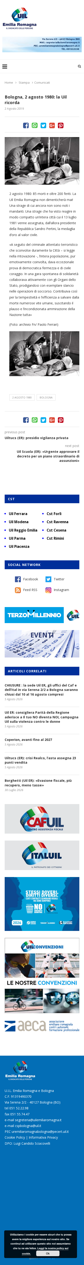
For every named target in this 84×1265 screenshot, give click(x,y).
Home (9, 82)
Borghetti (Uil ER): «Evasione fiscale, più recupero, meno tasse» (38, 782)
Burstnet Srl (47, 1258)
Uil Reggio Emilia (23, 530)
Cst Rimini (55, 538)
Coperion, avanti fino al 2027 (28, 739)
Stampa (24, 82)
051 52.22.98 (18, 1108)
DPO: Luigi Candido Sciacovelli (27, 1143)
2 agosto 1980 (22, 397)
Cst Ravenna (57, 521)
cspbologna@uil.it (28, 1126)
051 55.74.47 (19, 1114)
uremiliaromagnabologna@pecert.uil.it (40, 1131)
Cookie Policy (15, 1137)
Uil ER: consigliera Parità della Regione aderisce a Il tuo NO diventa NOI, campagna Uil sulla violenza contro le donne (41, 717)
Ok (48, 1253)
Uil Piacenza (19, 546)
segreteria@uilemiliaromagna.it (38, 1120)
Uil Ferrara (18, 513)
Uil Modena (18, 521)
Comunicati (42, 82)
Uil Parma (17, 538)
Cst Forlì (54, 513)
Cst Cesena (56, 530)
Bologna (46, 397)
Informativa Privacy (43, 1137)
